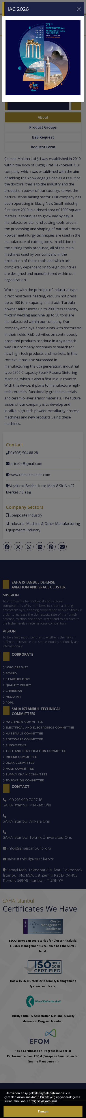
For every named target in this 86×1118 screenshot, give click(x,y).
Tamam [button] (43, 1111)
